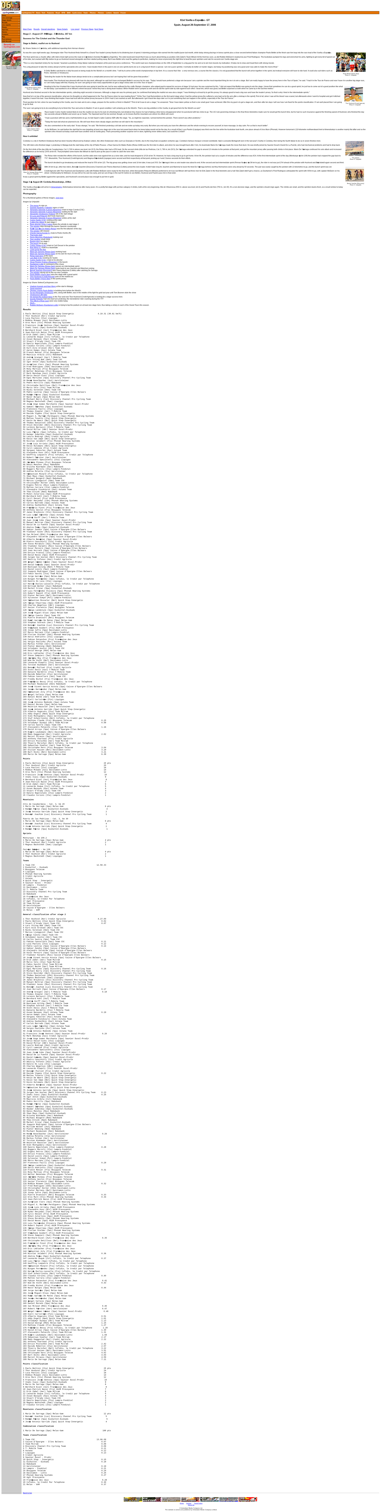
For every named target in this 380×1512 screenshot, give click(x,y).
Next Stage (98, 29)
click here (59, 198)
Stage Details (62, 29)
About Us (191, 1505)
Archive (188, 1503)
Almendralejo (56, 187)
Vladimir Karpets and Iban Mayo (43, 286)
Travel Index (198, 1503)
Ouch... (33, 303)
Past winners (6, 39)
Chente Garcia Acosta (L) (40, 233)
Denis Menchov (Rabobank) (41, 237)
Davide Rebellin (36, 299)
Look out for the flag (38, 250)
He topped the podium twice (41, 297)
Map (3, 37)
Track (85, 13)
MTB (63, 13)
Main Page (27, 29)
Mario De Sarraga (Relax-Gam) (42, 252)
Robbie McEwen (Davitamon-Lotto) (44, 305)
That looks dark (36, 235)
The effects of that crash (39, 301)
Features (50, 13)
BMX (69, 13)
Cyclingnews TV (28, 13)
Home (4, 15)
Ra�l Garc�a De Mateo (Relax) (43, 229)
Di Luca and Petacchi (38, 216)
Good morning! (36, 288)
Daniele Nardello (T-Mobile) (41, 208)
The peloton (35, 226)
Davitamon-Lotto (36, 264)
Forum (123, 13)
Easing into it (35, 241)
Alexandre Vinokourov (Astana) (42, 214)
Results (4, 22)
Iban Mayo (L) (35, 248)
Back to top (27, 1493)
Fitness (101, 13)
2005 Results (6, 41)
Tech (43, 13)
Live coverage (7, 18)
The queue (34, 206)
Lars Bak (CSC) (36, 258)
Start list (5, 29)
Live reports (6, 25)
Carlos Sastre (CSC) (38, 220)
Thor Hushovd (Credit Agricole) (42, 277)
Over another (35, 239)
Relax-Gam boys (36, 256)
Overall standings (48, 29)
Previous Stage (87, 29)
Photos (93, 13)
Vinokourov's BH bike (38, 295)
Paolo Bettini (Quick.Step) (40, 275)
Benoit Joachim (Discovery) (41, 270)
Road (58, 13)
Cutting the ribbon (37, 222)
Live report (75, 29)
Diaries (4, 32)
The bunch (34, 243)
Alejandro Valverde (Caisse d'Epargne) (45, 210)
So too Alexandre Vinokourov (41, 293)
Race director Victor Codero (41, 224)
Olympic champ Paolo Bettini (41, 291)
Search (116, 13)
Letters (109, 13)
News (38, 13)
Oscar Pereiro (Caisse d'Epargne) (43, 262)
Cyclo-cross (77, 13)
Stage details (6, 20)
